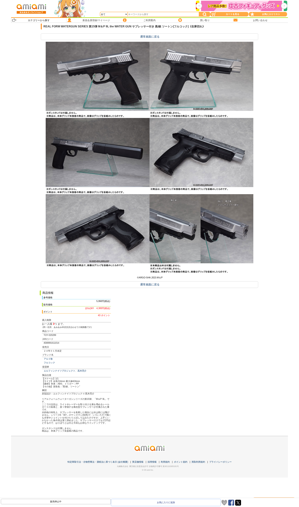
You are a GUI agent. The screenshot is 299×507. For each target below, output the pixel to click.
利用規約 (165, 462)
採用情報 (152, 462)
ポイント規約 (180, 462)
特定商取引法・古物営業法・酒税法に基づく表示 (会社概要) (97, 462)
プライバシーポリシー (220, 462)
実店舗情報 (137, 462)
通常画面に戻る (150, 36)
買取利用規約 (198, 462)
